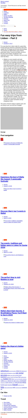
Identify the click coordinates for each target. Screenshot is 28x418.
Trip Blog (3, 3)
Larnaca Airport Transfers (10, 407)
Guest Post (7, 20)
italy (10, 379)
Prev (2, 138)
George (5, 42)
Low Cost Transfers (19, 379)
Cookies (6, 21)
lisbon (13, 379)
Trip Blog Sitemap (8, 17)
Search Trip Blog (8, 15)
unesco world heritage (8, 387)
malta (2, 381)
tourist (5, 385)
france (16, 377)
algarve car (24, 371)
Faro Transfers (7, 404)
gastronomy (23, 377)
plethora (18, 380)
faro (14, 377)
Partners (6, 18)
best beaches (9, 373)
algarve (18, 371)
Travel (5, 173)
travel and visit (21, 384)
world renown (18, 387)
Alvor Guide (7, 402)
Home (5, 11)
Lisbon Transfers (8, 408)
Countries (6, 12)
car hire (13, 373)
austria (2, 373)
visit (14, 387)
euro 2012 (13, 375)
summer (10, 382)
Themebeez (4, 414)
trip (2, 387)
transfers (10, 385)
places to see (12, 381)
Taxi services (18, 382)
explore (8, 377)
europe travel (18, 375)
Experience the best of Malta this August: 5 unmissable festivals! (12, 179)
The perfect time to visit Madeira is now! (10, 278)
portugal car (3, 382)
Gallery (5, 14)
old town (5, 380)
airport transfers (12, 371)
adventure (5, 371)
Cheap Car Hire (8, 396)
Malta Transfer (7, 410)
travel (15, 384)
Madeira (24, 379)
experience (4, 377)
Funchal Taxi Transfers (10, 405)
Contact (6, 23)
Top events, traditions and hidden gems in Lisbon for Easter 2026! (14, 245)
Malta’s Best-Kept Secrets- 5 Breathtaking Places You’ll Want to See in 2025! (14, 313)
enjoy (8, 375)
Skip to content (5, 1)
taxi (13, 382)
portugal (23, 381)
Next (2, 140)
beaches (5, 373)
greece (2, 379)
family (12, 377)
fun (20, 377)
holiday (6, 379)
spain (6, 382)
